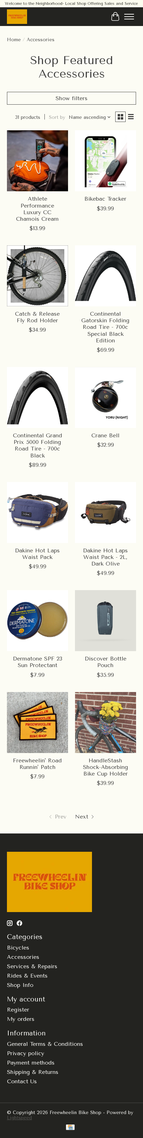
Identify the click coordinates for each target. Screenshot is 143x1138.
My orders (20, 1019)
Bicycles (18, 947)
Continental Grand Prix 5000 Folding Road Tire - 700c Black (37, 445)
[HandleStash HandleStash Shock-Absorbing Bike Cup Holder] (105, 722)
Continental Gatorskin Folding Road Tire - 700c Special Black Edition (105, 327)
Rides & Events (27, 975)
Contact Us (22, 1081)
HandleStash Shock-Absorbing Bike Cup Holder (105, 767)
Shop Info (20, 985)
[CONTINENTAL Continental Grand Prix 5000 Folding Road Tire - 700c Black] (37, 397)
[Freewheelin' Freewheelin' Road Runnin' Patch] (37, 722)
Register (18, 1009)
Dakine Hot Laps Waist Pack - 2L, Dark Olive (105, 557)
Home (14, 39)
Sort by (57, 117)
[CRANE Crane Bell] (105, 397)
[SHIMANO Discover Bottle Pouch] (105, 620)
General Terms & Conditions (45, 1044)
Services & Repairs (32, 966)
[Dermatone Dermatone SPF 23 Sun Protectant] (37, 620)
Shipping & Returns (32, 1072)
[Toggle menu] (129, 17)
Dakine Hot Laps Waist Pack (37, 553)
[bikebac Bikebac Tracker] (105, 160)
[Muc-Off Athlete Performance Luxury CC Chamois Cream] (37, 160)
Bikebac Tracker (105, 198)
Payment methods (30, 1062)
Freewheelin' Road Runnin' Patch (37, 763)
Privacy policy (25, 1053)
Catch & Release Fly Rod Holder (37, 317)
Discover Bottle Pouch (105, 661)
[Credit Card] (70, 1127)
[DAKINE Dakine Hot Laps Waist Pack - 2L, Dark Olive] (105, 512)
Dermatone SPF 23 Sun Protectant (37, 661)
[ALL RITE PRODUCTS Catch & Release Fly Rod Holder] (37, 275)
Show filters (71, 98)
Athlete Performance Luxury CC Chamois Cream (37, 208)
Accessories (23, 957)
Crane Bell (105, 435)
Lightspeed (19, 1117)
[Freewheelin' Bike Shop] (17, 16)
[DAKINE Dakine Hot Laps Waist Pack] (37, 512)
